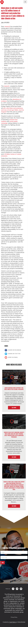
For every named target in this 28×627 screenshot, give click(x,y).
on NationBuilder (20, 622)
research (7, 26)
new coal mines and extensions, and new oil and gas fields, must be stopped (12, 110)
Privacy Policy (14, 617)
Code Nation (12, 622)
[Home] (2, 2)
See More (14, 408)
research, (7, 86)
